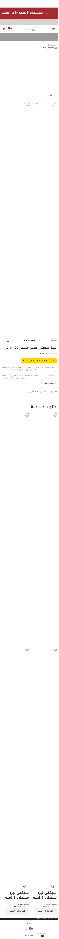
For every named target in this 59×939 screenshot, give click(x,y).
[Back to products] (8, 341)
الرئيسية (54, 341)
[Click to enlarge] (50, 94)
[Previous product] (12, 341)
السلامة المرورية (43, 341)
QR (4, 29)
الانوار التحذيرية (29, 341)
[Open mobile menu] (53, 29)
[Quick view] (53, 886)
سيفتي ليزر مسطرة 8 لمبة (17, 895)
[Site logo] (29, 29)
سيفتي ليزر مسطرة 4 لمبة (45, 895)
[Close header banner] (55, 4)
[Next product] (4, 341)
